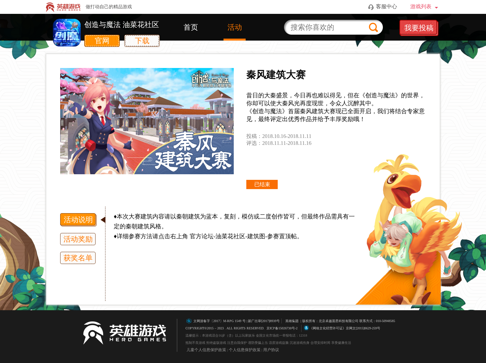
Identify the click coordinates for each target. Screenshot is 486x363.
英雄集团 (292, 321)
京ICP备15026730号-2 (282, 328)
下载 (142, 41)
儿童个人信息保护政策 (206, 349)
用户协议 (271, 349)
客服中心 (386, 6)
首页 (190, 27)
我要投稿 (418, 28)
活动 (234, 27)
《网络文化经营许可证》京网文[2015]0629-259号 (344, 328)
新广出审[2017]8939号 (236, 321)
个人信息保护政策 (245, 349)
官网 (102, 41)
